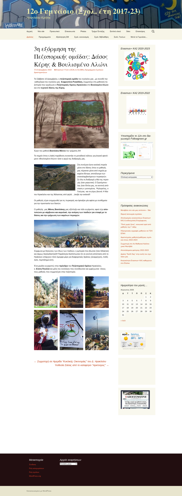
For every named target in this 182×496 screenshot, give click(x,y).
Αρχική (29, 31)
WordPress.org (35, 476)
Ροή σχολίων (34, 472)
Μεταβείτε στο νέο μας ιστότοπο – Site (136, 210)
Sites (128, 31)
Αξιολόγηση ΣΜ (62, 37)
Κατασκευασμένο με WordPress (39, 491)
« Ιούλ (123, 321)
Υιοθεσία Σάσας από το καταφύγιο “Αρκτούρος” (82, 365)
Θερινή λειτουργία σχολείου (131, 214)
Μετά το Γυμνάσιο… (139, 37)
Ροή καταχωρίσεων (36, 468)
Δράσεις (30, 37)
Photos (83, 31)
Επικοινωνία (70, 31)
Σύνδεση (32, 464)
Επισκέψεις (140, 31)
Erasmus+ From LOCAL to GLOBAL (70, 70)
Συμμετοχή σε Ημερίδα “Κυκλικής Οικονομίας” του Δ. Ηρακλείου (70, 361)
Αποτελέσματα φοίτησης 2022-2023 (135, 250)
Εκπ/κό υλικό (115, 31)
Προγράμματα (45, 37)
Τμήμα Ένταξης (98, 31)
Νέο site (41, 31)
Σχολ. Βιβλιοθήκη (101, 37)
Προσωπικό (54, 31)
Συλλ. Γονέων (119, 37)
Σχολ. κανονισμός (81, 37)
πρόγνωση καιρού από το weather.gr (133, 348)
